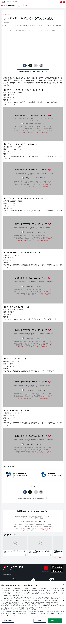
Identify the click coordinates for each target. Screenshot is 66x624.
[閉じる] (63, 584)
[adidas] (33, 579)
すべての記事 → (58, 557)
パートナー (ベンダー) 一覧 (8, 615)
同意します (54, 620)
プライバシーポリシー (35, 607)
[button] (64, 5)
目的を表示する (8, 620)
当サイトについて (45, 607)
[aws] (14, 579)
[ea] (51, 579)
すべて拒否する (40, 620)
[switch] (22, 123)
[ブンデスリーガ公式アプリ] (61, 1)
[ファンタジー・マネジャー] (64, 1)
